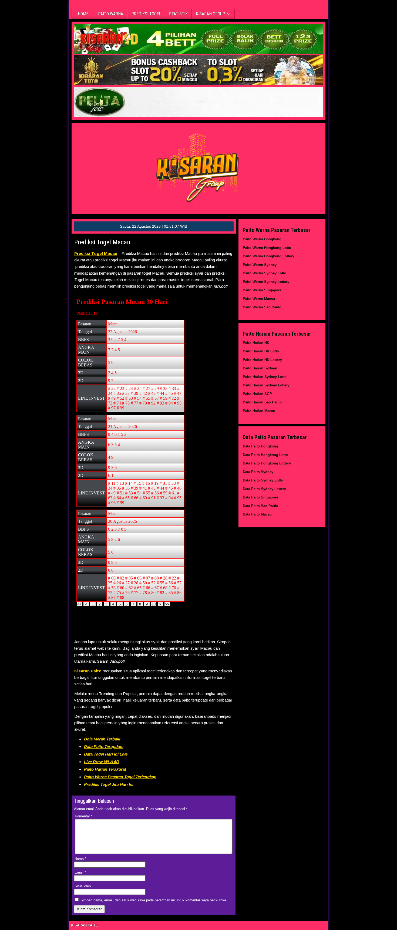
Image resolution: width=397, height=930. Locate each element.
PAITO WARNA (110, 13)
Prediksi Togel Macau (102, 242)
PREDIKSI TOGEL (146, 13)
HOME (83, 13)
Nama (80, 859)
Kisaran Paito (88, 671)
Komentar (83, 816)
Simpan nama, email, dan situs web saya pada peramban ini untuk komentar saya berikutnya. (153, 900)
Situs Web (83, 886)
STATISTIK (178, 13)
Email (80, 872)
